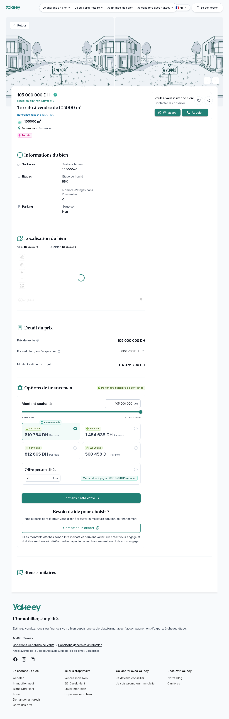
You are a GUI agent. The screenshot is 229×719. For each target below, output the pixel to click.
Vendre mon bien (76, 678)
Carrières (173, 683)
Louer (17, 694)
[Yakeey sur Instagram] (23, 659)
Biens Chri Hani (23, 689)
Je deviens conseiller (130, 678)
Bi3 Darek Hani (74, 683)
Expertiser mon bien (78, 694)
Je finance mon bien (120, 7)
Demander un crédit (26, 699)
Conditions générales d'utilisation (80, 645)
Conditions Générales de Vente (33, 645)
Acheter (18, 678)
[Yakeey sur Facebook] (15, 659)
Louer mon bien (75, 689)
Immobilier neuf (23, 683)
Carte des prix (22, 705)
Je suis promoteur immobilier (136, 683)
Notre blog (174, 678)
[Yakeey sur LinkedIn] (32, 659)
